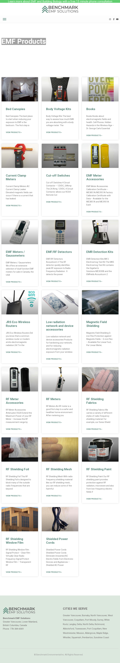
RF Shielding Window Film (14, 540)
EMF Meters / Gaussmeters (15, 253)
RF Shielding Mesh (59, 469)
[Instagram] (110, 19)
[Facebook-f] (114, 19)
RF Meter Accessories (14, 401)
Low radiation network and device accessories (59, 325)
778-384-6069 (17, 628)
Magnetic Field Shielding (96, 323)
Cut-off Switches (58, 175)
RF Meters (53, 399)
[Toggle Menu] (4, 19)
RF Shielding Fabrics (95, 401)
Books (90, 109)
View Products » (14, 132)
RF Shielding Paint (99, 469)
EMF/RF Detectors (59, 252)
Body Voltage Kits (58, 109)
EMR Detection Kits (99, 252)
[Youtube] (117, 19)
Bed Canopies (15, 109)
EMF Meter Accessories (95, 177)
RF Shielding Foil (17, 469)
